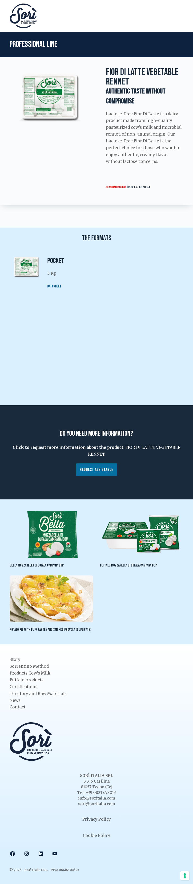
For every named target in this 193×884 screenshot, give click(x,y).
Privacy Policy (96, 819)
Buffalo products (27, 680)
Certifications (23, 686)
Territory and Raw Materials (38, 693)
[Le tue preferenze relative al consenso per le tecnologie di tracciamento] (184, 875)
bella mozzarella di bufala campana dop (37, 565)
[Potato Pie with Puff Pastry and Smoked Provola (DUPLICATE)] (51, 598)
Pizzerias (144, 187)
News (15, 700)
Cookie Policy (96, 835)
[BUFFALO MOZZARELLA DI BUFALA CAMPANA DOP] (141, 534)
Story (15, 659)
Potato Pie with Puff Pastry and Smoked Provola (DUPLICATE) (50, 629)
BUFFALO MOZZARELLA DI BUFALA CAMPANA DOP (128, 565)
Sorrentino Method (29, 666)
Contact (17, 707)
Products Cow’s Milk (30, 673)
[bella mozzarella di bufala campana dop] (51, 534)
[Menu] (180, 16)
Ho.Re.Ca (132, 187)
